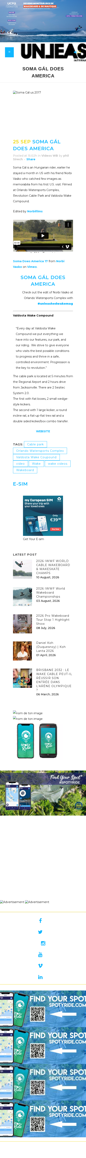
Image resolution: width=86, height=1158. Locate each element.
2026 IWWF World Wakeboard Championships (50, 592)
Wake (36, 463)
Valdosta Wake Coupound (36, 457)
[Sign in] (74, 52)
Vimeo (32, 267)
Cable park (35, 444)
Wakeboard (25, 470)
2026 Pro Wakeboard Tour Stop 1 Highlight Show (53, 620)
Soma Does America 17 (30, 261)
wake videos (57, 463)
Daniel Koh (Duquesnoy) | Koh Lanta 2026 (51, 647)
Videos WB (49, 155)
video (20, 463)
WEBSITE (43, 431)
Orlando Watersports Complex (40, 451)
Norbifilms (35, 211)
